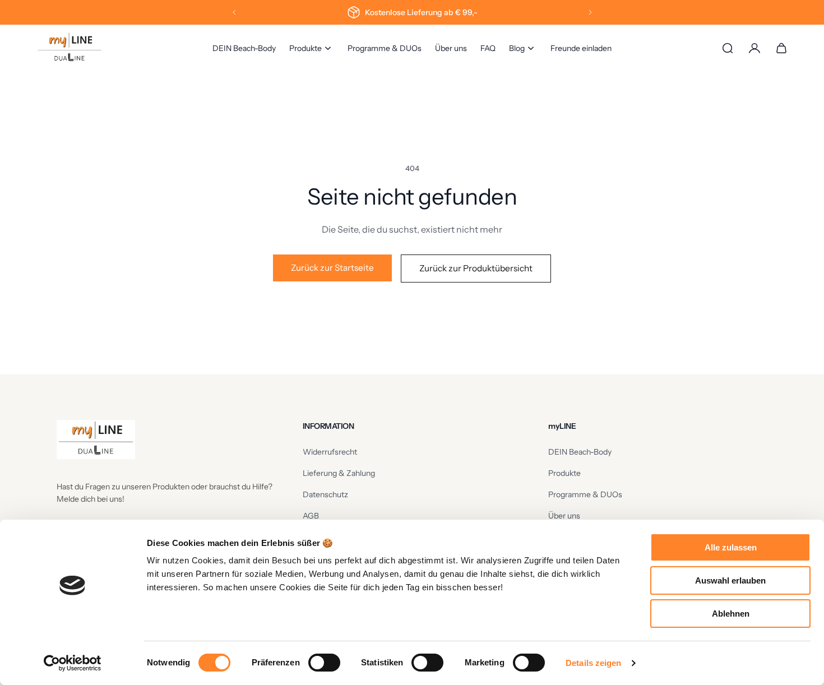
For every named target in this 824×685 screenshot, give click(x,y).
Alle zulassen (731, 547)
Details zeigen (593, 663)
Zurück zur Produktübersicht (476, 268)
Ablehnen (730, 613)
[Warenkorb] (781, 48)
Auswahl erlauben (730, 580)
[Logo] (69, 48)
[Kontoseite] (754, 48)
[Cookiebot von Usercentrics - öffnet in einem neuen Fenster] (73, 663)
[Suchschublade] (727, 48)
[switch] (324, 663)
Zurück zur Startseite (332, 267)
